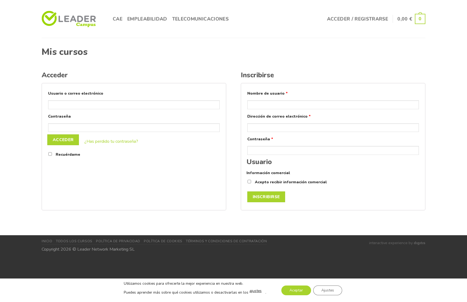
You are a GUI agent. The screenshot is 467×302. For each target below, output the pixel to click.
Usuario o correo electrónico (75, 93)
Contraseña (59, 116)
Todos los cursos (74, 241)
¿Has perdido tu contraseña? (111, 142)
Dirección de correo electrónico (279, 116)
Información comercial (268, 172)
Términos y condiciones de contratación (226, 241)
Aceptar (296, 290)
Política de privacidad (118, 241)
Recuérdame (67, 154)
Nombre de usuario (267, 93)
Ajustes (327, 290)
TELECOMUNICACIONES (200, 19)
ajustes (255, 290)
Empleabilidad (147, 19)
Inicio (47, 241)
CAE (117, 19)
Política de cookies (163, 241)
